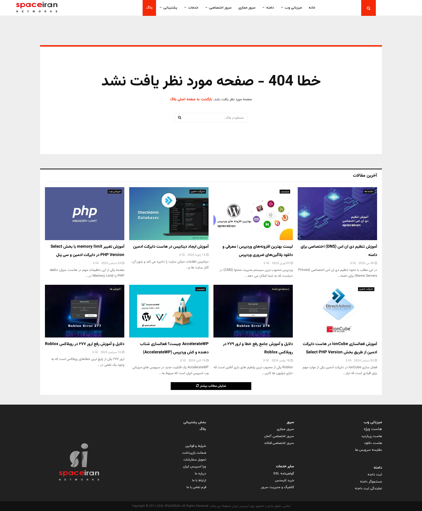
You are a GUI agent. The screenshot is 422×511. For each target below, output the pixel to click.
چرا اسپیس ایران (194, 466)
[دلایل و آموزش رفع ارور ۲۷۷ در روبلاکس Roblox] (84, 311)
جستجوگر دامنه (371, 481)
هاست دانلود (373, 443)
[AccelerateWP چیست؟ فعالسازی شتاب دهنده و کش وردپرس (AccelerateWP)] (169, 311)
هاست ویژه (373, 429)
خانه (312, 7)
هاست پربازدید (371, 436)
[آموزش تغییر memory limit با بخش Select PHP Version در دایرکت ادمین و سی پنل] (84, 213)
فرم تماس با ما (196, 487)
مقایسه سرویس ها (368, 450)
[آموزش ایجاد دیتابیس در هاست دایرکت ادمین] (169, 213)
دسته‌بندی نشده (280, 289)
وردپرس (285, 191)
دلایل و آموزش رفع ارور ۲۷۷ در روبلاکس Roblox (84, 344)
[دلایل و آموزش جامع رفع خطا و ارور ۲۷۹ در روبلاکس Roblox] (253, 311)
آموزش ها (115, 289)
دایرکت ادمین (198, 191)
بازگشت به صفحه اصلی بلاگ (191, 99)
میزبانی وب (293, 7)
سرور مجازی (246, 7)
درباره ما (200, 473)
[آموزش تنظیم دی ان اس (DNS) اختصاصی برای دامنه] (337, 213)
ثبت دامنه (375, 474)
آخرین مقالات (365, 175)
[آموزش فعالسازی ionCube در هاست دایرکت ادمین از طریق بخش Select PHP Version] (337, 311)
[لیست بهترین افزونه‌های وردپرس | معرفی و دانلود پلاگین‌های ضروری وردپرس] (253, 213)
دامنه (270, 7)
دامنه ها (368, 191)
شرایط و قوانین (195, 446)
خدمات (193, 7)
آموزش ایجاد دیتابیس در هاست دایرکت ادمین (171, 247)
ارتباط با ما (199, 480)
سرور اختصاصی (220, 7)
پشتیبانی (170, 7)
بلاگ (149, 7)
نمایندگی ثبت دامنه (368, 488)
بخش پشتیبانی (194, 422)
